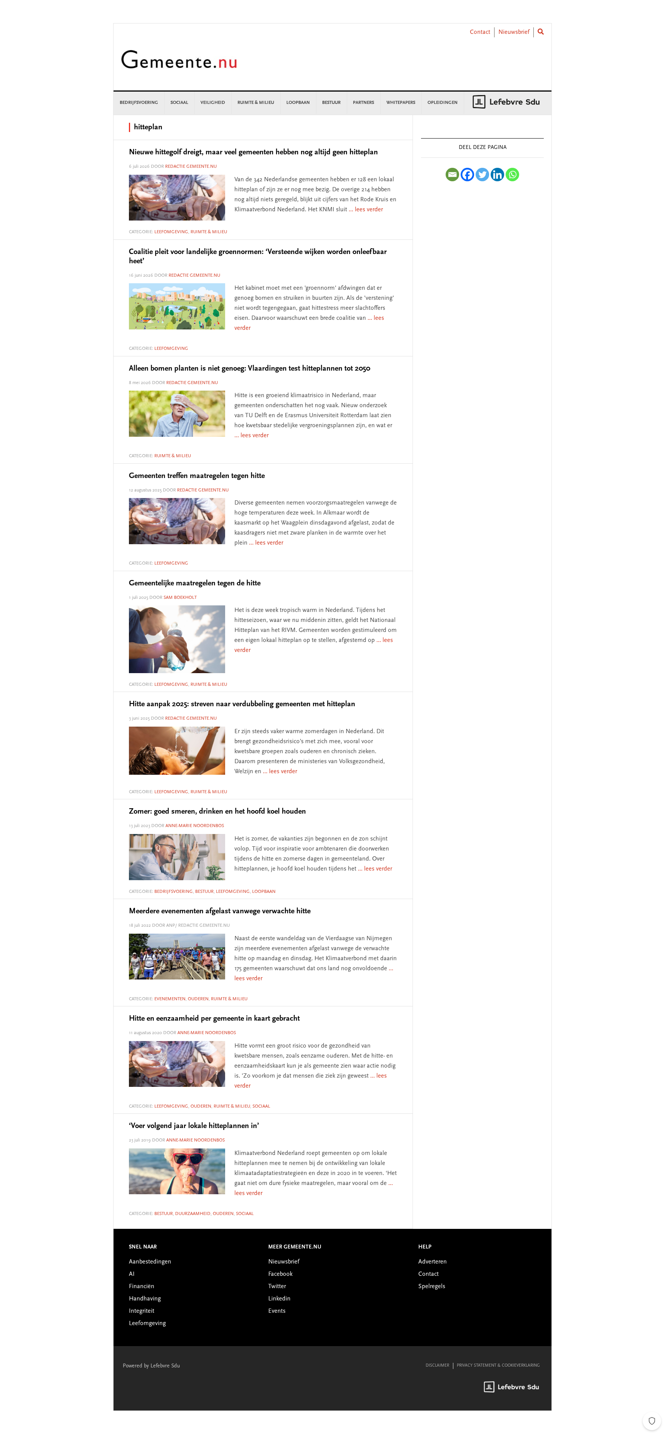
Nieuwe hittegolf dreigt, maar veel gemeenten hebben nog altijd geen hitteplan (253, 152)
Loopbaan (264, 891)
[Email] (452, 174)
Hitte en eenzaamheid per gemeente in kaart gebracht (214, 1019)
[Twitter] (482, 174)
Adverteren (432, 1262)
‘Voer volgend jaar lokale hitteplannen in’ (194, 1126)
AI (132, 1274)
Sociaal (261, 1106)
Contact (480, 32)
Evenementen (169, 999)
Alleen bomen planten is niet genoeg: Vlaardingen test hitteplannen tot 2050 (249, 369)
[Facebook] (467, 174)
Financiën (141, 1287)
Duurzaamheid (193, 1214)
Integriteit (141, 1311)
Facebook (280, 1274)
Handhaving (145, 1299)
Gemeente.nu (179, 64)
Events (277, 1311)
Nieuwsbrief (514, 32)
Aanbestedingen (150, 1262)
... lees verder (366, 210)
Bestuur (204, 891)
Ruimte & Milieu (208, 232)
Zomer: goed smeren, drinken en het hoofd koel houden (217, 812)
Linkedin (279, 1299)
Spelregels (431, 1287)
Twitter (277, 1287)
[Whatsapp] (512, 174)
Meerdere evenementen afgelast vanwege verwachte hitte (220, 911)
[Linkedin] (497, 174)
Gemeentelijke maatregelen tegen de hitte (195, 583)
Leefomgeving (171, 232)
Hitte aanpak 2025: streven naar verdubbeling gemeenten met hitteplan (242, 704)
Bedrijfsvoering (173, 891)
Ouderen (198, 999)
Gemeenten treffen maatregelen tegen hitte (197, 476)
